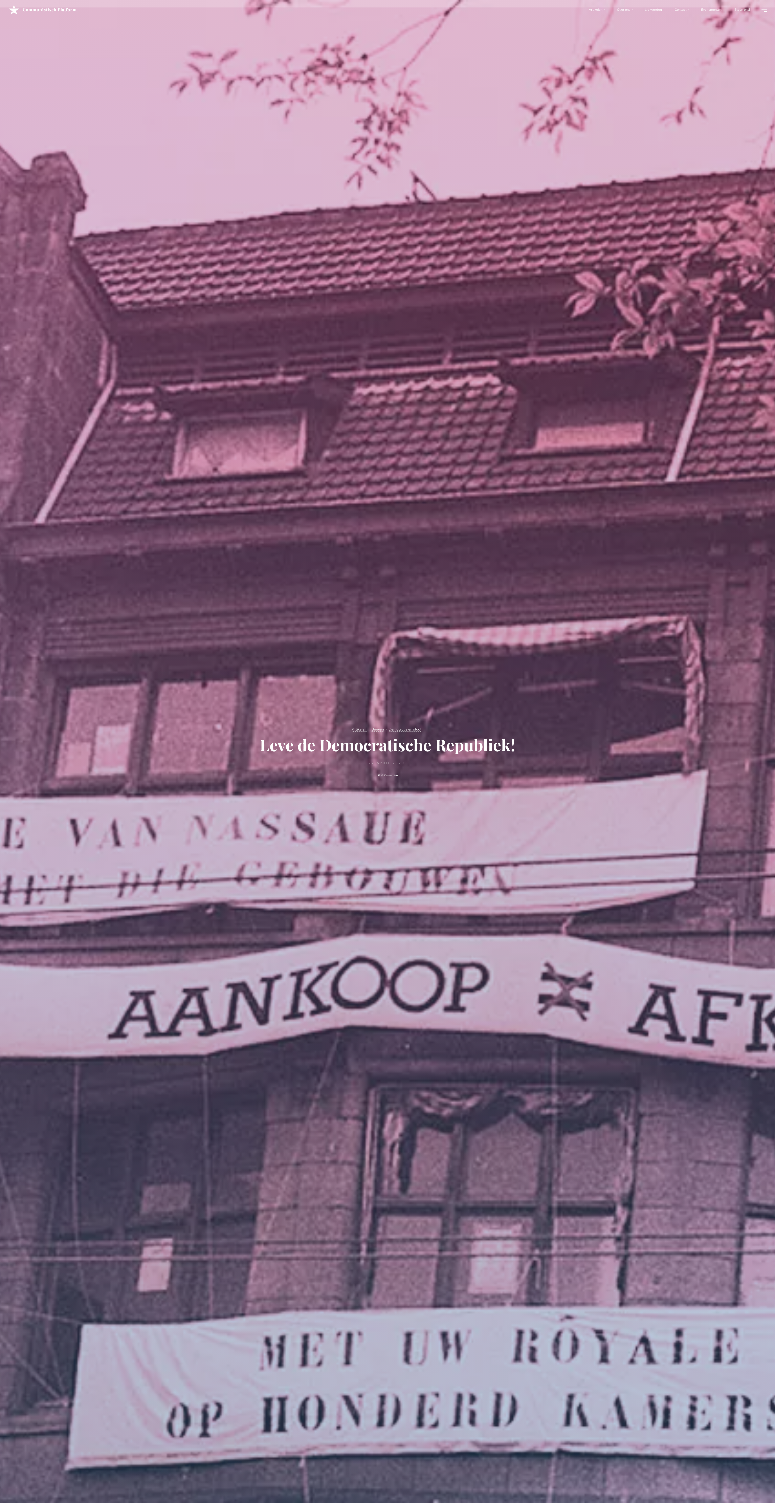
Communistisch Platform (50, 9)
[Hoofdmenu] (763, 10)
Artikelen (359, 729)
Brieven (378, 729)
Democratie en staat (405, 729)
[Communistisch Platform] (14, 9)
